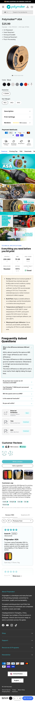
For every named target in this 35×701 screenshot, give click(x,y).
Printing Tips (13, 151)
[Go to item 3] (28, 475)
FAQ (21, 151)
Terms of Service (6, 689)
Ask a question (17, 466)
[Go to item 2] (18, 475)
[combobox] (17, 12)
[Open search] (4, 521)
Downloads (27, 151)
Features (4, 151)
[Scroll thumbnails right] (30, 474)
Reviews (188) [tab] (9, 515)
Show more (16, 576)
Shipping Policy (6, 691)
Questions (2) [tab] (25, 515)
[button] (32, 7)
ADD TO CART (28, 698)
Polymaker (4, 27)
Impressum (15, 691)
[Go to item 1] (7, 475)
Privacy (14, 689)
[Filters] (9, 521)
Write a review (17, 462)
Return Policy (21, 689)
